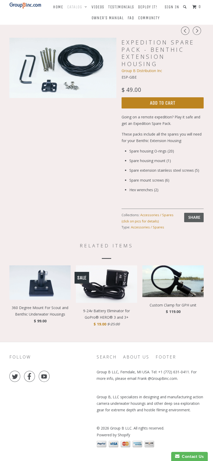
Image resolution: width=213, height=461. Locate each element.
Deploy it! (147, 6)
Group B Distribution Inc (142, 70)
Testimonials (121, 6)
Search (107, 357)
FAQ (131, 17)
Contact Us (191, 456)
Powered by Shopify (113, 434)
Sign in (172, 6)
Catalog (76, 6)
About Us (136, 357)
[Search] (185, 7)
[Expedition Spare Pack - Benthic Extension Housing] (62, 68)
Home (58, 6)
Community (149, 17)
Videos (97, 6)
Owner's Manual (107, 17)
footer (166, 357)
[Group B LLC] (25, 5)
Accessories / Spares (147, 227)
